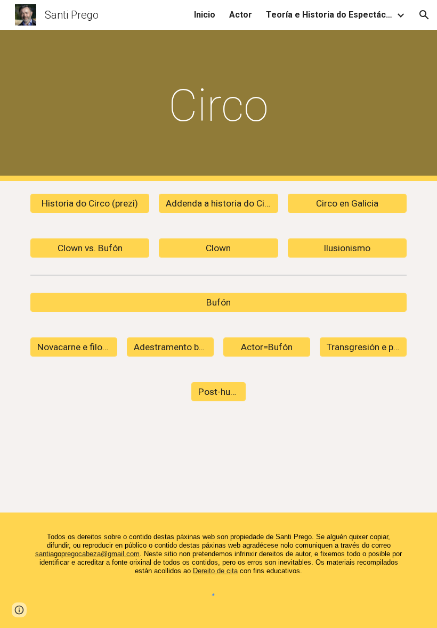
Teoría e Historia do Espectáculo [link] (330, 15)
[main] (219, 105)
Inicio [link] (204, 15)
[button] (424, 15)
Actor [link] (240, 15)
